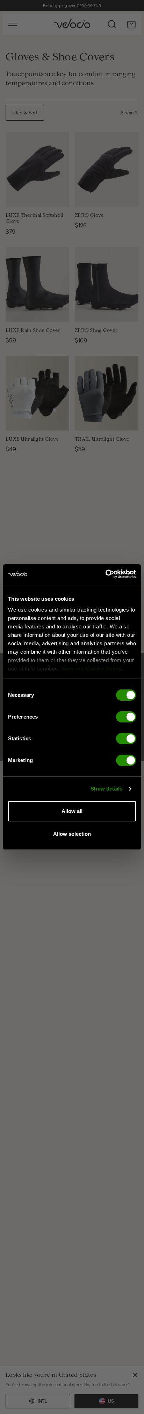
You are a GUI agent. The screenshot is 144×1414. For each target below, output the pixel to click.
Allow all (72, 811)
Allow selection (72, 834)
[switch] (126, 716)
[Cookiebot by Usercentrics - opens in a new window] (105, 574)
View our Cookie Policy (91, 669)
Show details (106, 789)
